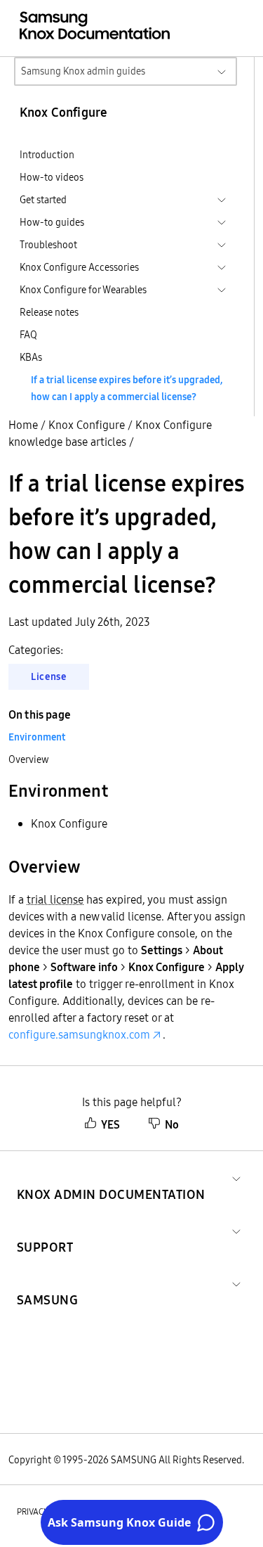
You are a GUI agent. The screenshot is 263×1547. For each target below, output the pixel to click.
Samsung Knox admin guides (83, 71)
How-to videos (51, 177)
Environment (36, 737)
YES (110, 1124)
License (49, 676)
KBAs (31, 357)
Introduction (47, 155)
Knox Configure (86, 424)
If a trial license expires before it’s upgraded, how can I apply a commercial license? (126, 388)
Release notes (49, 312)
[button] (111, 1177)
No (172, 1124)
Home (23, 424)
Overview (28, 759)
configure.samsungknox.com (79, 1034)
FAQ (28, 335)
